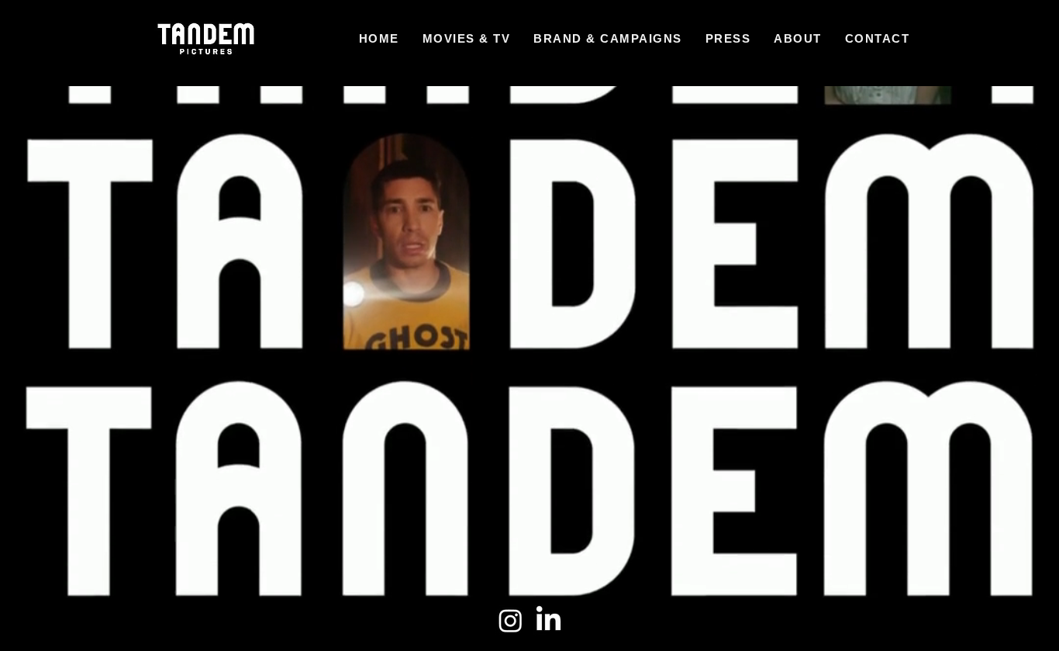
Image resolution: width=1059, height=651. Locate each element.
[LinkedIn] (548, 620)
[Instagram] (510, 620)
